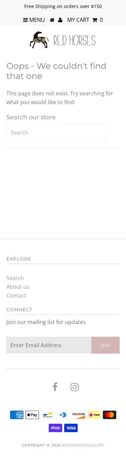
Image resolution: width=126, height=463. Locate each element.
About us (17, 286)
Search (15, 278)
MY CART (85, 20)
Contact (16, 295)
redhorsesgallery (83, 445)
